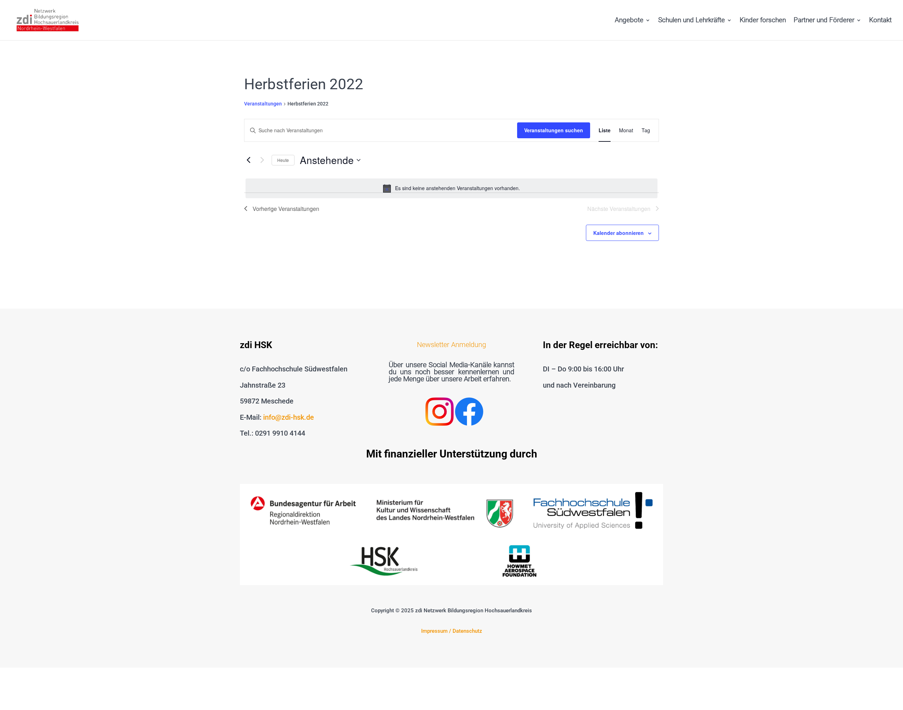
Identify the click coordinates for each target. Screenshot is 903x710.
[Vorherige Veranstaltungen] (248, 160)
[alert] (451, 188)
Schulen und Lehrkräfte (691, 21)
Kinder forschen (763, 21)
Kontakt (880, 21)
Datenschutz (467, 631)
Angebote (629, 21)
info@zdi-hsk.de (288, 417)
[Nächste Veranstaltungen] (262, 160)
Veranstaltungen (263, 104)
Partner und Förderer (824, 21)
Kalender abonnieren (618, 232)
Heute (283, 160)
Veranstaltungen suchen (553, 130)
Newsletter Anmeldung (451, 344)
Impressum (434, 631)
